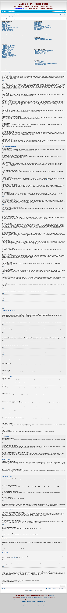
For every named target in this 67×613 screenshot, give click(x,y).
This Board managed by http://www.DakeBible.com (33, 601)
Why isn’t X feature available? (38, 62)
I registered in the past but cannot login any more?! (10, 27)
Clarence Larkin (38, 597)
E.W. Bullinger (29, 599)
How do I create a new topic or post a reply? (9, 45)
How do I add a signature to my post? (8, 47)
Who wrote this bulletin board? (39, 61)
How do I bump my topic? (6, 57)
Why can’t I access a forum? (6, 51)
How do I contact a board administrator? (40, 64)
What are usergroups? (37, 24)
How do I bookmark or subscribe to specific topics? (42, 51)
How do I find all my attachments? (39, 57)
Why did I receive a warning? (6, 53)
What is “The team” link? (38, 29)
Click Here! (51, 595)
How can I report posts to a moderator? (8, 54)
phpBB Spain (38, 591)
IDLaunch (30, 591)
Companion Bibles (16, 599)
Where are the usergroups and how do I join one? (42, 25)
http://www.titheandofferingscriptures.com (23, 605)
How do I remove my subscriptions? (40, 53)
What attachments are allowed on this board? (41, 56)
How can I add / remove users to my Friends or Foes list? (43, 39)
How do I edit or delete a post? (6, 46)
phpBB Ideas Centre (49, 563)
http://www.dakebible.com (34, 603)
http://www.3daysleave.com (46, 605)
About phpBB (14, 557)
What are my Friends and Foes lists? (40, 38)
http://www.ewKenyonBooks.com (25, 604)
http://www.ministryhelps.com (42, 604)
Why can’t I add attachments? (6, 52)
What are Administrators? (38, 22)
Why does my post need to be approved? (8, 56)
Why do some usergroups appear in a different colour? (42, 27)
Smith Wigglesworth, (25, 597)
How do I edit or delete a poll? (6, 50)
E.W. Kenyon (36, 599)
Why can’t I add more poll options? (7, 49)
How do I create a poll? (5, 48)
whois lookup (11, 571)
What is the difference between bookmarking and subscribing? (44, 50)
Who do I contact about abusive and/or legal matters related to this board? (46, 63)
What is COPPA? (4, 23)
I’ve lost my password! (5, 28)
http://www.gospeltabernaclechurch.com (36, 605)
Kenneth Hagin (47, 597)
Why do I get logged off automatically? (8, 29)
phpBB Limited (31, 556)
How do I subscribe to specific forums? (40, 52)
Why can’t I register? (5, 24)
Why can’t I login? (4, 26)
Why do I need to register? (6, 22)
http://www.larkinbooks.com (34, 604)
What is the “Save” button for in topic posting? (9, 55)
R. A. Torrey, (32, 597)
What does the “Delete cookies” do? (7, 30)
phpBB (47, 179)
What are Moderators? (37, 23)
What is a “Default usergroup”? (39, 28)
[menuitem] (9, 14)
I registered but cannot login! (6, 25)
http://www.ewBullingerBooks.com (43, 603)
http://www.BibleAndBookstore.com (24, 603)
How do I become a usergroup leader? (40, 26)
